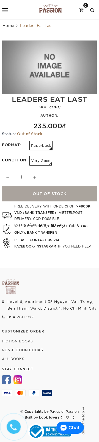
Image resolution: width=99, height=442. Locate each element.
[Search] (92, 9)
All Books (13, 358)
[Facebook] (6, 379)
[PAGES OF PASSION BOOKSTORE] (50, 9)
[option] (49, 67)
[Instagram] (17, 379)
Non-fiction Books (22, 350)
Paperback (41, 145)
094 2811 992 (20, 316)
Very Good (41, 160)
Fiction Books (17, 341)
